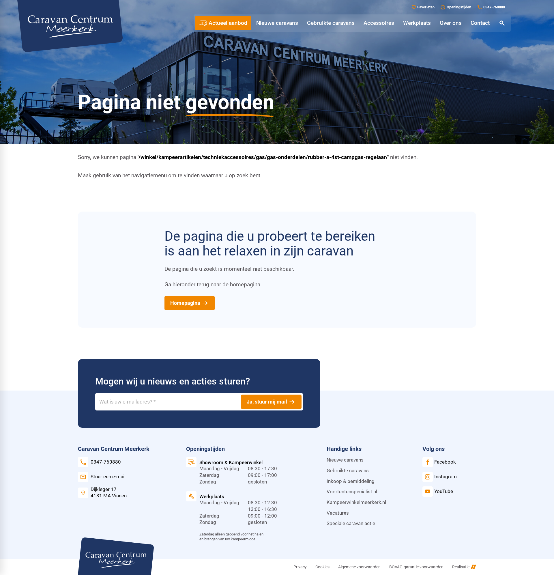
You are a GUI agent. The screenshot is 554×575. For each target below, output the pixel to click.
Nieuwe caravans (345, 460)
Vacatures (338, 513)
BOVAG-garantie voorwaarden (416, 567)
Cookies (322, 567)
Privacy (300, 567)
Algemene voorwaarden (359, 567)
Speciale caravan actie (351, 523)
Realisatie (460, 567)
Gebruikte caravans (348, 470)
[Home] (70, 26)
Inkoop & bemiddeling (351, 481)
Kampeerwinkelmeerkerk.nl (356, 502)
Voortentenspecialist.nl (352, 491)
